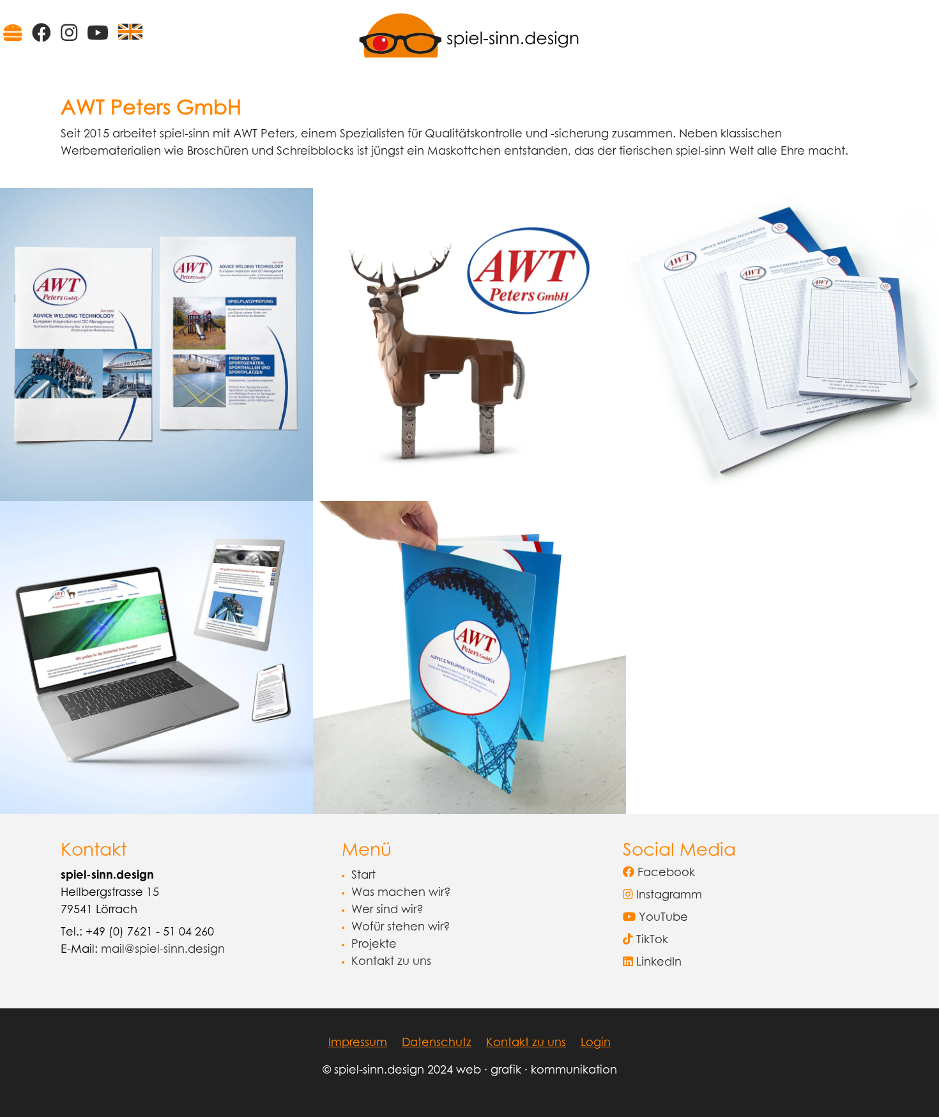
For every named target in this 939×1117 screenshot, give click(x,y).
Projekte (374, 945)
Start (363, 876)
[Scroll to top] (909, 1087)
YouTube (662, 918)
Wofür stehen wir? (400, 928)
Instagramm (667, 896)
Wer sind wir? (387, 910)
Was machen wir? (401, 893)
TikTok (650, 940)
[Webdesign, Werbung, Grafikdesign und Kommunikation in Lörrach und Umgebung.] (469, 34)
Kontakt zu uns (391, 962)
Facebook (664, 873)
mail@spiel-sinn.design (163, 950)
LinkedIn (657, 963)
